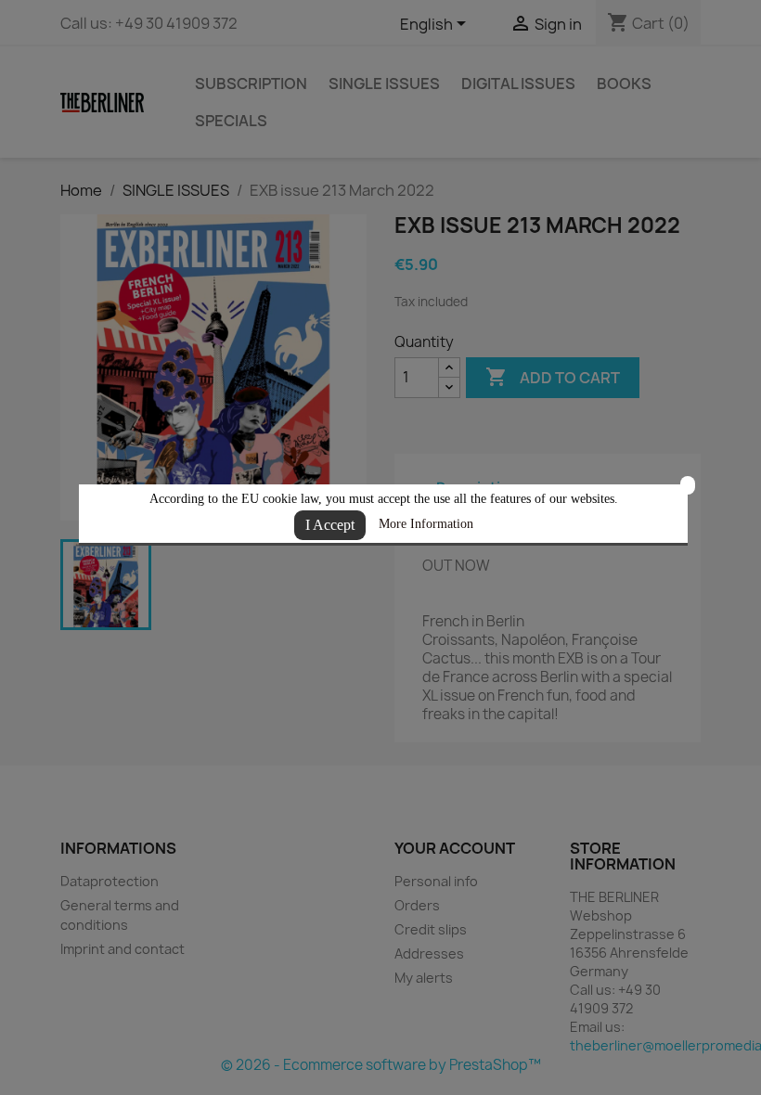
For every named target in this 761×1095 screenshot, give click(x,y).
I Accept (330, 525)
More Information (426, 524)
